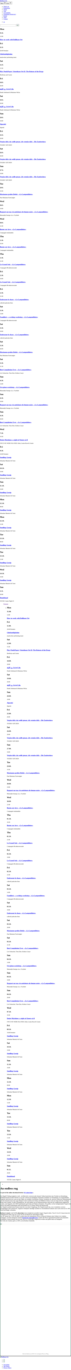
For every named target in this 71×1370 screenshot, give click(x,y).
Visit (4, 11)
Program (5, 604)
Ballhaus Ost (3, 0)
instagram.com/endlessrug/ (30, 1217)
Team (4, 17)
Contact (5, 19)
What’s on (6, 6)
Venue (5, 9)
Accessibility (6, 12)
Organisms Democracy (9, 14)
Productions (6, 8)
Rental (5, 16)
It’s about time (28, 1192)
